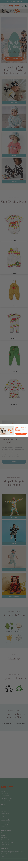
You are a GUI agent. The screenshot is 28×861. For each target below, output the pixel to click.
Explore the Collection (21, 433)
